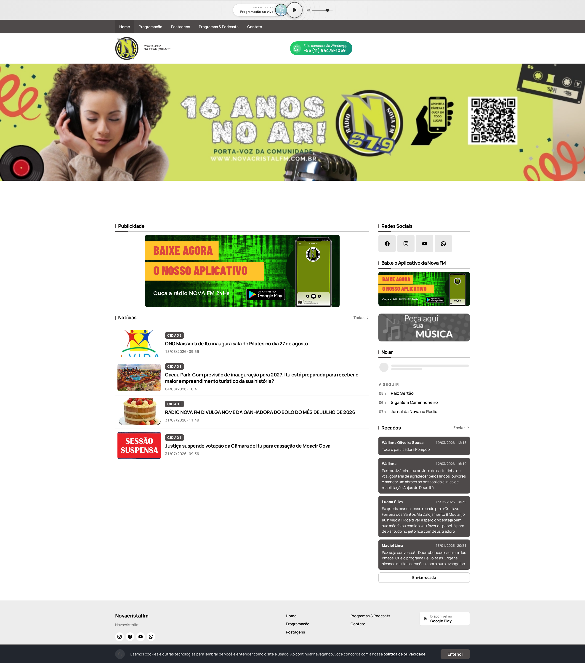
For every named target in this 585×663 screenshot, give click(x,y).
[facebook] (387, 243)
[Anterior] (6, 139)
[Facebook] (130, 636)
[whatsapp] (443, 243)
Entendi (455, 654)
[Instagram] (119, 636)
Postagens (180, 26)
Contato (254, 26)
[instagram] (406, 243)
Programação (150, 26)
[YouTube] (140, 636)
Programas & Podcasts (219, 26)
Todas (359, 317)
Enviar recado (424, 577)
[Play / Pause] (295, 10)
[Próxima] (578, 139)
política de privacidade (404, 654)
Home (124, 26)
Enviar (459, 427)
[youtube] (424, 243)
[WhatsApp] (151, 636)
